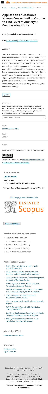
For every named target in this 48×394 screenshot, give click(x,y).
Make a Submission (12, 224)
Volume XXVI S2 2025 (25, 8)
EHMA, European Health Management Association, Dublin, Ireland (21, 296)
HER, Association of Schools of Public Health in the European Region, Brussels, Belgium (24, 290)
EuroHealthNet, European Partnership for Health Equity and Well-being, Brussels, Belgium (25, 314)
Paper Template (9, 352)
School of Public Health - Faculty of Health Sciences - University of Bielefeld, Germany (22, 273)
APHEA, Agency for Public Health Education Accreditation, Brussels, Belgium (22, 284)
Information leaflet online (13, 335)
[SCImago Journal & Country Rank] (24, 198)
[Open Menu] (2, 2)
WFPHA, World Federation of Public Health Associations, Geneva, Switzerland (22, 320)
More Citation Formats (12, 117)
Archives (12, 8)
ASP (7, 289)
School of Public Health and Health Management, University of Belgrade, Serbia (25, 279)
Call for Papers (10, 176)
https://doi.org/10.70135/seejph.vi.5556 (22, 40)
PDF (7, 95)
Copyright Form (9, 349)
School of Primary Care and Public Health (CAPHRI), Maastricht (22, 267)
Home (4, 8)
